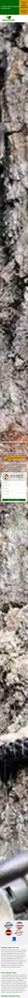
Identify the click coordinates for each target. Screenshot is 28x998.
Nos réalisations (14, 458)
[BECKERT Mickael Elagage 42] (8, 18)
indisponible (6, 6)
